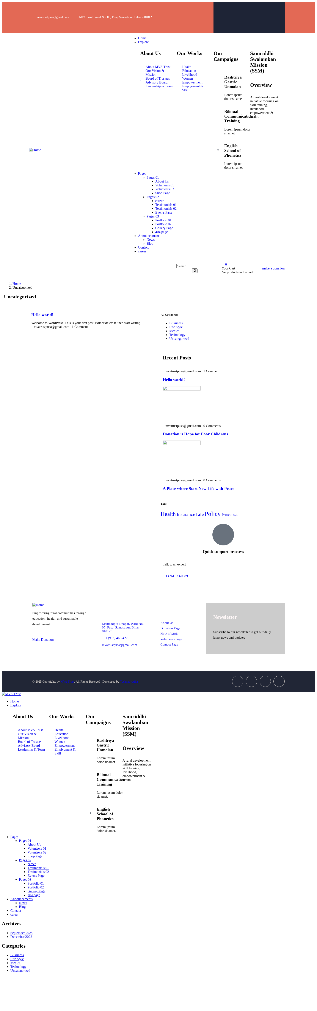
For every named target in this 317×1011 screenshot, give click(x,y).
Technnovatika (129, 681)
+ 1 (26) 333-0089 (175, 576)
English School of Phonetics (232, 150)
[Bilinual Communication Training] (218, 110)
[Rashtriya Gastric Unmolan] (218, 76)
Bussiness (176, 323)
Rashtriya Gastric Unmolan (233, 82)
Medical (174, 331)
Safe (235, 515)
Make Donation (43, 639)
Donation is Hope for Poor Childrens (195, 434)
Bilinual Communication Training (238, 116)
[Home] (35, 150)
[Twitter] (260, 11)
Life (200, 514)
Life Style (176, 327)
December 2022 (21, 937)
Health (168, 514)
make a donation (273, 268)
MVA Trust (67, 681)
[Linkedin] (279, 681)
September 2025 (21, 933)
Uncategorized (179, 338)
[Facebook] (243, 11)
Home (17, 283)
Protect (227, 515)
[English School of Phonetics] (218, 145)
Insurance (186, 514)
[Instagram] (277, 11)
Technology (177, 335)
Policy (213, 513)
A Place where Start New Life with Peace (198, 488)
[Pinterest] (277, 22)
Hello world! (42, 314)
